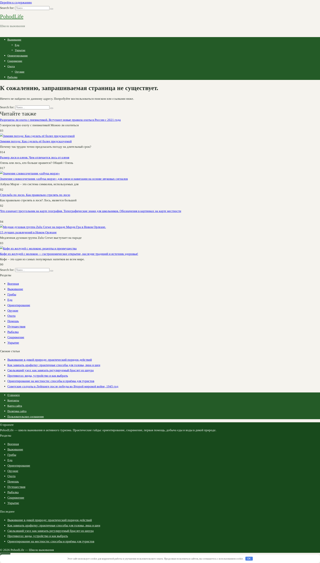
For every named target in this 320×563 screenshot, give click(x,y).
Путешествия (16, 326)
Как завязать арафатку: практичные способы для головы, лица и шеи (53, 365)
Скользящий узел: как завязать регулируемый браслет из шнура (50, 370)
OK (249, 558)
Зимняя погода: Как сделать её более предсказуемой (36, 141)
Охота (11, 66)
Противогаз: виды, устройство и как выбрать (37, 375)
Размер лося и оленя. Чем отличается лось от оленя (34, 157)
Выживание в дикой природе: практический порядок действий (49, 359)
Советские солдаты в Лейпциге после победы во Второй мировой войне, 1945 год (62, 386)
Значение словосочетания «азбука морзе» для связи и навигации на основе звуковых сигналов (64, 179)
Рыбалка (12, 77)
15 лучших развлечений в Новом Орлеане (28, 232)
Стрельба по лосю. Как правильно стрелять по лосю (35, 195)
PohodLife (11, 16)
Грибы (11, 294)
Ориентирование (17, 55)
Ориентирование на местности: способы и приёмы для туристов (50, 381)
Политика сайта (16, 411)
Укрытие (20, 50)
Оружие (19, 71)
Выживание (14, 39)
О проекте (13, 395)
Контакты (13, 400)
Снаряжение (14, 61)
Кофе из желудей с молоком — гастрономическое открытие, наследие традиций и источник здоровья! (69, 254)
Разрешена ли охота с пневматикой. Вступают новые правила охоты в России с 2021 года (60, 120)
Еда (17, 45)
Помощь (13, 321)
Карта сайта (14, 405)
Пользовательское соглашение (25, 416)
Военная (13, 283)
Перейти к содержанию (16, 2)
